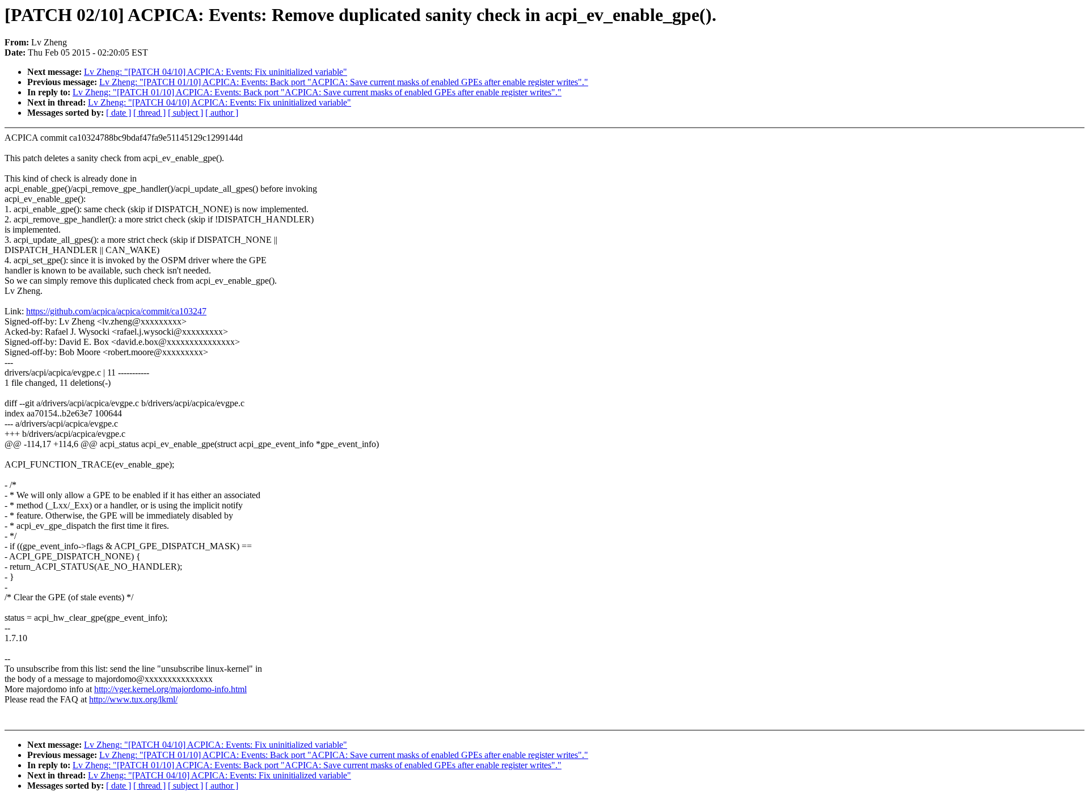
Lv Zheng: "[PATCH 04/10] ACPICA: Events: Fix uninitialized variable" (215, 72)
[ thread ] (149, 112)
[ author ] (221, 112)
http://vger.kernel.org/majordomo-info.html (170, 689)
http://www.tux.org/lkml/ (133, 699)
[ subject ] (185, 112)
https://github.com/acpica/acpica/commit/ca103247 (116, 311)
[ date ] (118, 112)
